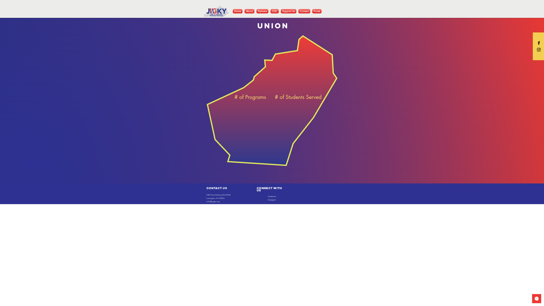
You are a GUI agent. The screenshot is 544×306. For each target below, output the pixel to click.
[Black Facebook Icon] (538, 43)
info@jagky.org (213, 201)
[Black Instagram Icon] (538, 49)
